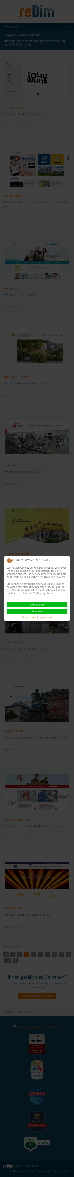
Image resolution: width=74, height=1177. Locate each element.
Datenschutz (29, 617)
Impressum (45, 617)
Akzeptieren (37, 604)
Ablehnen (37, 611)
